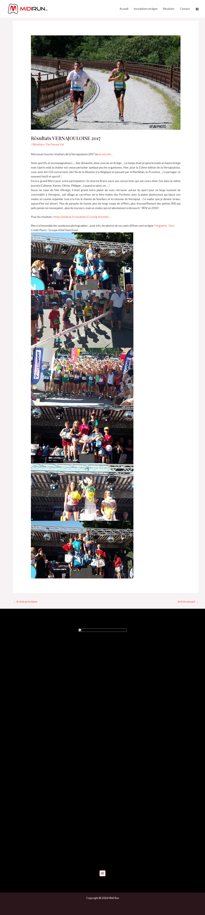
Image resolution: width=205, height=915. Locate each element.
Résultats (168, 8)
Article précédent (25, 601)
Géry (171, 225)
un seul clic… (105, 154)
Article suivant (188, 601)
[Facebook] (197, 9)
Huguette (161, 225)
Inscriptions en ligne (145, 8)
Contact (185, 8)
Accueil (124, 8)
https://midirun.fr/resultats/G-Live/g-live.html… (82, 216)
